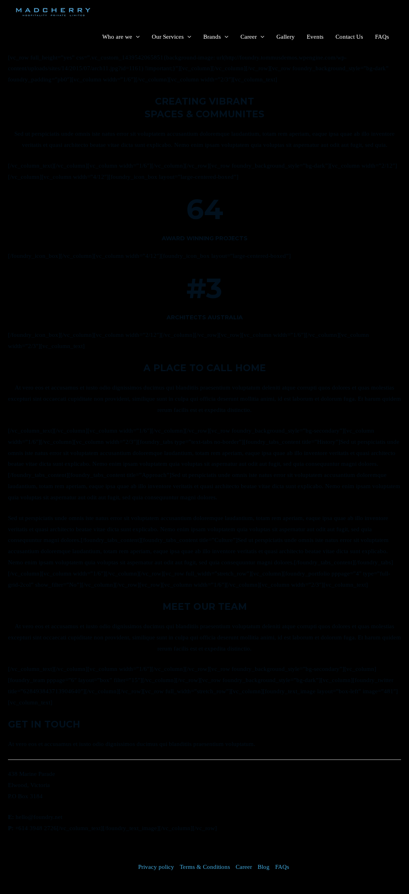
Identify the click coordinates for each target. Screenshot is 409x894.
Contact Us (349, 37)
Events (315, 37)
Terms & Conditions (205, 867)
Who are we (117, 37)
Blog (264, 867)
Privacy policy (156, 867)
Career (248, 37)
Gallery (285, 37)
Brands (212, 37)
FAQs (382, 37)
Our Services (168, 37)
